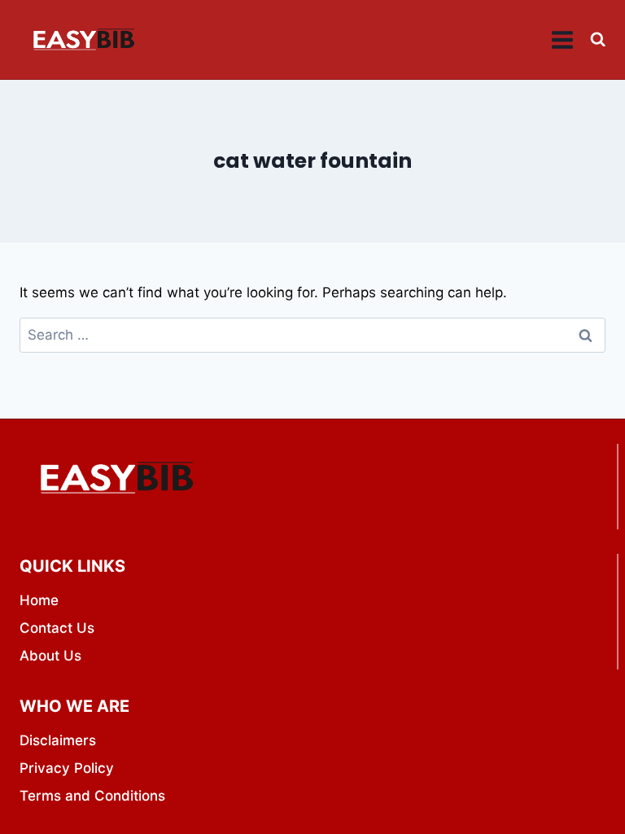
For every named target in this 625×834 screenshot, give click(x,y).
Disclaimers (58, 740)
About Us (50, 655)
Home (39, 600)
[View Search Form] (597, 39)
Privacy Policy (67, 768)
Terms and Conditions (92, 796)
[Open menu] (563, 39)
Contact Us (57, 628)
